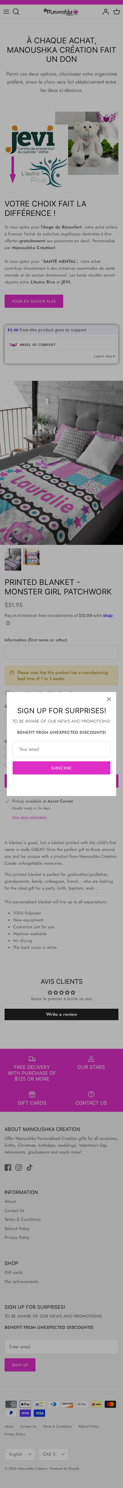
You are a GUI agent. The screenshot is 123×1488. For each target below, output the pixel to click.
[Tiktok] (70, 785)
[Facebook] (53, 785)
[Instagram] (61, 785)
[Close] (109, 699)
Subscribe (61, 768)
